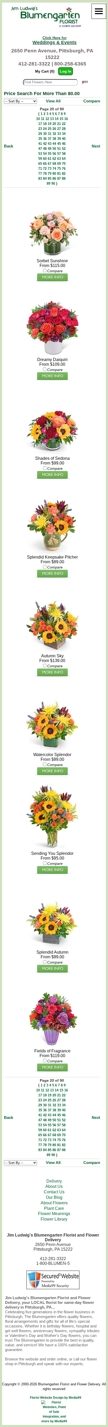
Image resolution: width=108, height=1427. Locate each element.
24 (45, 129)
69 (59, 164)
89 (48, 183)
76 (64, 169)
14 (56, 119)
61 (49, 159)
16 (66, 119)
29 (40, 134)
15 (61, 119)
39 (59, 139)
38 (54, 139)
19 (49, 124)
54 (45, 154)
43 (49, 144)
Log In (65, 71)
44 (54, 144)
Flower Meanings (54, 1213)
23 (40, 129)
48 (45, 149)
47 (40, 149)
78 (45, 174)
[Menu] (99, 11)
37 (49, 139)
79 (49, 174)
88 (64, 179)
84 (45, 179)
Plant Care (54, 1208)
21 (59, 124)
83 (40, 179)
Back (8, 146)
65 (40, 164)
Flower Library (54, 1219)
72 (45, 169)
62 (54, 159)
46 (64, 144)
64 (64, 159)
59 (40, 159)
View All (53, 101)
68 (54, 164)
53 (40, 154)
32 (54, 134)
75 (59, 169)
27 (59, 129)
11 (42, 119)
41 (40, 144)
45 (59, 144)
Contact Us (54, 1192)
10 (38, 119)
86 (54, 179)
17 (40, 124)
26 (54, 129)
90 (53, 183)
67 (49, 164)
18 (45, 124)
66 (45, 164)
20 (54, 124)
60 (45, 159)
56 (54, 154)
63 (59, 159)
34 (64, 134)
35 (40, 139)
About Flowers (54, 1203)
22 (64, 124)
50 (54, 149)
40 (64, 139)
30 (45, 134)
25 (49, 129)
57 (59, 154)
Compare (91, 101)
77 (40, 174)
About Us (54, 1186)
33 (59, 134)
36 (45, 139)
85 (49, 179)
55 (49, 154)
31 (49, 134)
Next (96, 146)
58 (64, 154)
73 (49, 169)
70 (64, 164)
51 (59, 149)
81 (59, 174)
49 (49, 149)
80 (54, 174)
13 (52, 119)
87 (59, 179)
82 (64, 174)
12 (47, 119)
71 (40, 169)
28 (64, 129)
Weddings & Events (55, 40)
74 (54, 169)
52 (64, 149)
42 (45, 144)
